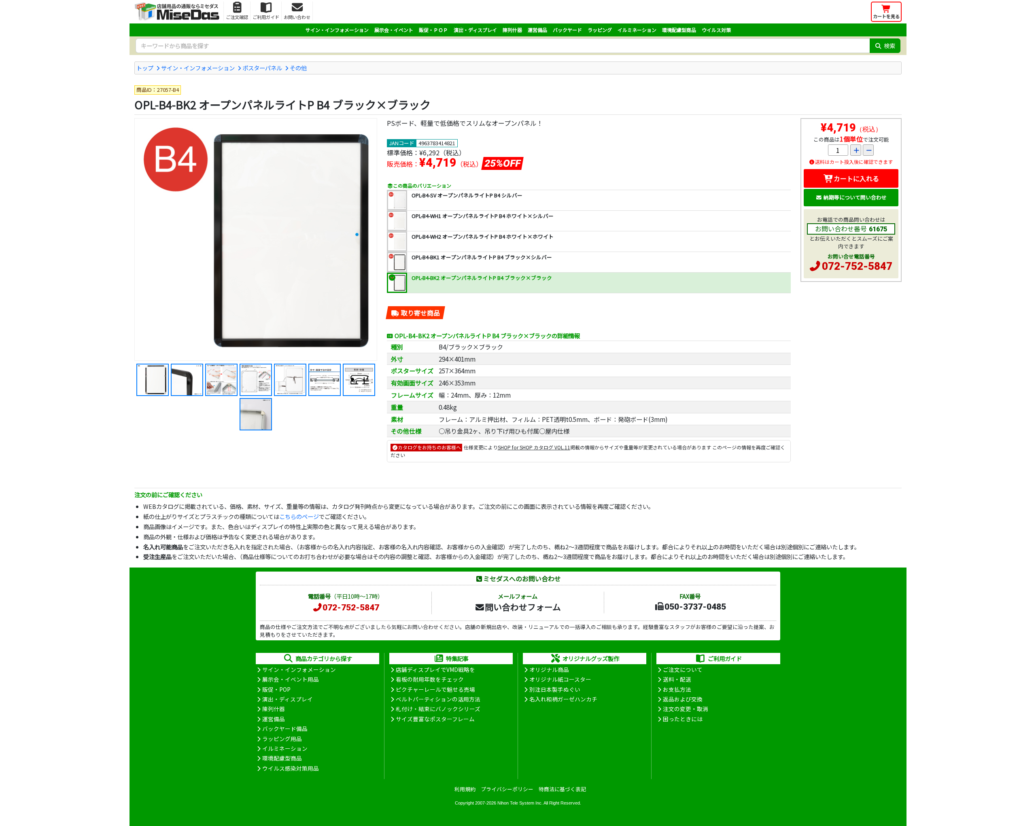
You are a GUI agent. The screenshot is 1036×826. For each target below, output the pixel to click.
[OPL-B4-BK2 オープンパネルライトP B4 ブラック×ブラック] (256, 239)
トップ (144, 68)
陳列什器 (512, 29)
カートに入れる (856, 178)
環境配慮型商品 (679, 29)
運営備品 (537, 29)
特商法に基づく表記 (562, 789)
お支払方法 (677, 689)
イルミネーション (637, 29)
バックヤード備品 (285, 728)
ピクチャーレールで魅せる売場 (435, 689)
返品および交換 (683, 699)
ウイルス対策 (716, 29)
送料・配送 (677, 679)
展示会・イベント (393, 29)
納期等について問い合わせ (855, 197)
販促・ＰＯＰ (433, 29)
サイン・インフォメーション (337, 29)
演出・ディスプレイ (475, 29)
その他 (298, 68)
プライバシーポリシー (507, 789)
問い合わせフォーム (523, 607)
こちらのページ (299, 516)
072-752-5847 (857, 266)
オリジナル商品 (549, 669)
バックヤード (567, 29)
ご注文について (683, 669)
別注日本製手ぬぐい (554, 689)
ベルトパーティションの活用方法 (438, 699)
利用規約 (465, 789)
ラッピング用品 (282, 739)
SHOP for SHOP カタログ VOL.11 (534, 447)
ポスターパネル (262, 68)
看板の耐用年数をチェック (430, 679)
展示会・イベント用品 (290, 679)
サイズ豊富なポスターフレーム (435, 719)
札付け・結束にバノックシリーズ (438, 709)
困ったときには (683, 719)
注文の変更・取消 (685, 709)
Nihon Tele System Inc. (520, 803)
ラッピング (600, 29)
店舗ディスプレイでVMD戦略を (435, 669)
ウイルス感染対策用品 (290, 768)
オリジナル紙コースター (560, 679)
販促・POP (276, 689)
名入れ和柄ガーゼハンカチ (563, 699)
